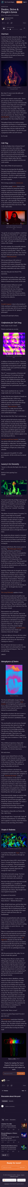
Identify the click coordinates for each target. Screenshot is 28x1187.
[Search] (25, 1119)
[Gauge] (24, 28)
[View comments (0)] (7, 22)
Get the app (21, 1180)
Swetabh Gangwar (6, 304)
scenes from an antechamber (8, 1147)
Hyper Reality (5, 117)
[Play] (4, 28)
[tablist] (7, 1101)
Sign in (25, 2)
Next (23, 1090)
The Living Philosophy (7, 592)
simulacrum (19, 183)
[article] (14, 1126)
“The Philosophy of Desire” (14, 549)
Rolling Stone (6, 1019)
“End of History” (12, 407)
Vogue (17, 853)
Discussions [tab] (12, 1119)
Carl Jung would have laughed (9, 439)
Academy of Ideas (20, 628)
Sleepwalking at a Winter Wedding (9, 1134)
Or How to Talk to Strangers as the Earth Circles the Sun (10, 1137)
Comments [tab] (4, 1101)
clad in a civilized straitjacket (8, 1126)
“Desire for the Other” (10, 776)
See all (4, 1155)
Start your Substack (10, 1180)
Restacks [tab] (11, 1101)
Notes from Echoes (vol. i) (9, 1146)
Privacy (18, 1175)
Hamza (15, 186)
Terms (22, 1175)
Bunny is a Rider (12, 1059)
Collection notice (14, 1176)
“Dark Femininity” (12, 257)
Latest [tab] (6, 1119)
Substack (6, 1184)
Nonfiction (4, 6)
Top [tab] (3, 1119)
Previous (6, 1090)
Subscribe (19, 2)
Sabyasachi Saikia (9, 18)
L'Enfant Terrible (6, 1124)
